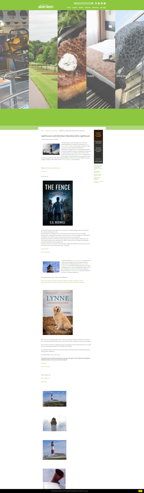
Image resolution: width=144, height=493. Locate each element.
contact (74, 7)
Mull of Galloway (45, 378)
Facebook (58, 168)
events (81, 7)
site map (103, 7)
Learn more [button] (85, 490)
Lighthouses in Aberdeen (52, 130)
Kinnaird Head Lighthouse (52, 282)
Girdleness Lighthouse (77, 260)
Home (42, 130)
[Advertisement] (72, 117)
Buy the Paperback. (45, 252)
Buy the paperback (45, 366)
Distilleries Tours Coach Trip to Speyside (97, 178)
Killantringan (44, 381)
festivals (88, 7)
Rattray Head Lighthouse (47, 280)
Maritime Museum (74, 270)
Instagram (50, 168)
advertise (95, 7)
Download (43, 363)
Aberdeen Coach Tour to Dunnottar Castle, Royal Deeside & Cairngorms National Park (98, 167)
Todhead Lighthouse (66, 159)
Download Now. (45, 248)
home (69, 7)
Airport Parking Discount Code (97, 172)
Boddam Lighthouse (78, 154)
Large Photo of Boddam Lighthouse (76, 282)
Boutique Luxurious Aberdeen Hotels (98, 175)
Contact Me (44, 171)
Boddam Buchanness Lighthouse (61, 280)
